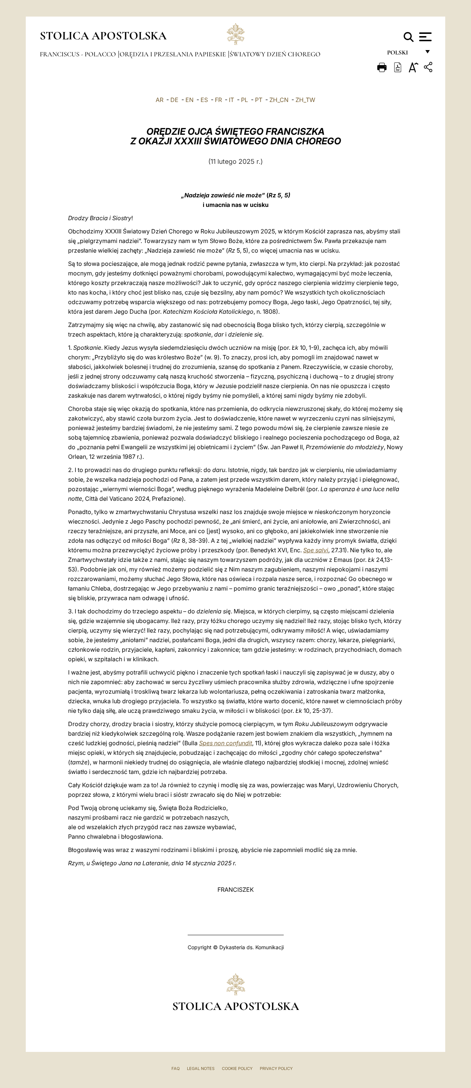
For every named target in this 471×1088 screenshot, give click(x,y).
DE (174, 99)
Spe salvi (315, 550)
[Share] (429, 68)
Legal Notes (201, 1068)
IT (231, 99)
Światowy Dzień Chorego (275, 54)
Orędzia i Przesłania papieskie (173, 54)
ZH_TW (305, 99)
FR (218, 99)
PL (244, 99)
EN (189, 99)
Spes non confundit (225, 743)
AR (159, 99)
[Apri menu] (424, 37)
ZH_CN (278, 99)
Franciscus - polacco (78, 54)
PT (258, 99)
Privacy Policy (276, 1068)
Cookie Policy (237, 1068)
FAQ (175, 1068)
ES (204, 99)
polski (403, 54)
